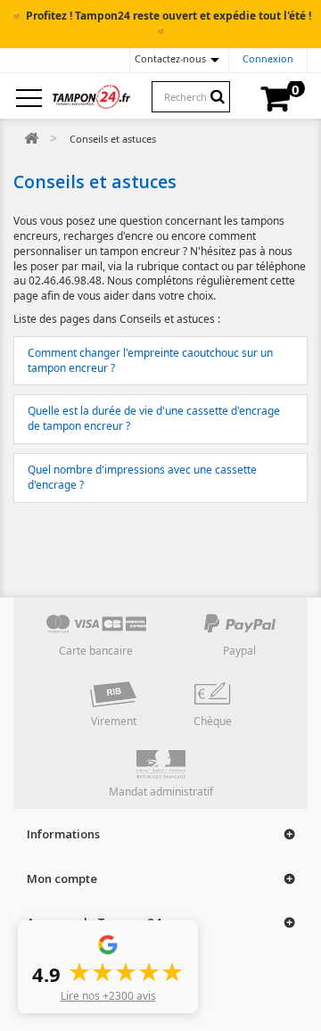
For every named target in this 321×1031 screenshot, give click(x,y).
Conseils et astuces (95, 181)
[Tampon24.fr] (91, 96)
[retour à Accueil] (31, 139)
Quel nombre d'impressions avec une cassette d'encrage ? (142, 477)
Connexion (268, 58)
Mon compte (62, 878)
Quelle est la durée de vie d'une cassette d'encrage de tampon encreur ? (154, 418)
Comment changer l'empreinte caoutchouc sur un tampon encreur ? (150, 360)
